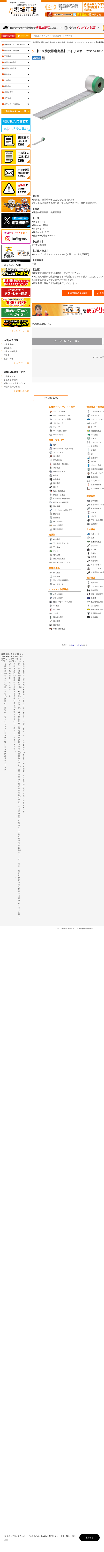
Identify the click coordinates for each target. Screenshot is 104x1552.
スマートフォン (77, 645)
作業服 (7, 355)
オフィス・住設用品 (58, 589)
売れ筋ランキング (23, 804)
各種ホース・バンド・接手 (62, 407)
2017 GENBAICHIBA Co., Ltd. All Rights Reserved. (75, 928)
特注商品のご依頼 (12, 386)
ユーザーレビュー (67, 341)
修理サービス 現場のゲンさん (15, 383)
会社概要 (5, 667)
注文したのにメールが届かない (19, 830)
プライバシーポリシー (14, 724)
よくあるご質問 (11, 380)
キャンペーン (23, 734)
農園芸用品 (54, 568)
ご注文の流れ (19, 667)
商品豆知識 (23, 680)
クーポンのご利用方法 (19, 718)
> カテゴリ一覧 (21, 363)
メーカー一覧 (10, 691)
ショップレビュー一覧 (5, 732)
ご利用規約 (14, 668)
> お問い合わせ (21, 391)
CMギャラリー (24, 758)
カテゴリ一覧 (8, 35)
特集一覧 (23, 746)
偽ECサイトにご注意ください (19, 861)
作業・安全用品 (56, 440)
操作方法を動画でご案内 (19, 889)
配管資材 (91, 496)
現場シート (9, 358)
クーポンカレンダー (23, 717)
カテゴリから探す (51, 398)
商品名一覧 (10, 677)
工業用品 (7, 56)
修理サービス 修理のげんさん (23, 779)
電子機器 (91, 578)
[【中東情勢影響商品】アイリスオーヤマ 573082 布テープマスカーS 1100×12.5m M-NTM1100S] (38, 141)
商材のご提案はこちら (5, 709)
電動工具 (8, 348)
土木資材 (91, 529)
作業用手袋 (9, 344)
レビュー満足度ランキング (5, 757)
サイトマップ (14, 743)
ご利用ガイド (9, 376)
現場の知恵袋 (23, 667)
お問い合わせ (19, 775)
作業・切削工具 (10, 68)
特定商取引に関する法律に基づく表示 (14, 693)
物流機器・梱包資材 (12, 50)
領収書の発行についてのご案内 (19, 798)
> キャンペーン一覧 (19, 331)
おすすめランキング (23, 696)
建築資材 (53, 534)
